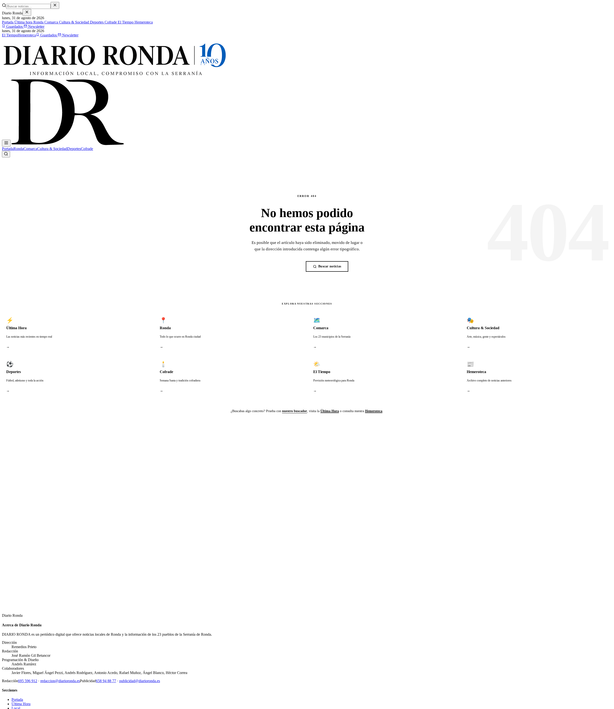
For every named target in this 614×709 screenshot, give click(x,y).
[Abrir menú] (6, 143)
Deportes (96, 22)
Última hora (22, 22)
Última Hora (329, 411)
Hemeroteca (143, 22)
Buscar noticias (329, 266)
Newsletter (35, 26)
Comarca (50, 22)
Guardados (14, 26)
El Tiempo (125, 22)
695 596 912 (27, 681)
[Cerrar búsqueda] (55, 5)
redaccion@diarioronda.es (60, 681)
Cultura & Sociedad (73, 22)
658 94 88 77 (106, 681)
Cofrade (110, 22)
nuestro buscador (294, 411)
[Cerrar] (27, 12)
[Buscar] (6, 154)
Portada (7, 22)
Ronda (37, 22)
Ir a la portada (284, 266)
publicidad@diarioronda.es (139, 681)
